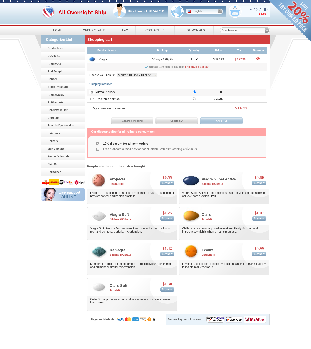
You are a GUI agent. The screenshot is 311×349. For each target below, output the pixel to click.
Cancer (52, 79)
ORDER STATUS (94, 30)
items (264, 13)
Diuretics (53, 117)
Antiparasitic (56, 94)
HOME (57, 30)
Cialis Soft (118, 286)
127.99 (260, 9)
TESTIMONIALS (194, 30)
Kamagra (117, 250)
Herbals (53, 141)
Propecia (117, 179)
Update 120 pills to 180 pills (179, 66)
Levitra (208, 250)
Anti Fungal (55, 71)
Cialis (206, 215)
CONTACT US (154, 30)
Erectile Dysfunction (61, 125)
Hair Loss (54, 133)
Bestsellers (55, 48)
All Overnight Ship (82, 12)
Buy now (167, 183)
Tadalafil (207, 219)
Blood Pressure (58, 87)
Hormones (54, 172)
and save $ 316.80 (197, 66)
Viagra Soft (119, 215)
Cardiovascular (58, 110)
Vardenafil (208, 254)
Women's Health (58, 156)
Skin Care (54, 164)
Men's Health (56, 148)
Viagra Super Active (219, 179)
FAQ (125, 30)
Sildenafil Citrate (212, 183)
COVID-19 (54, 56)
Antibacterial (56, 102)
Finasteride (117, 183)
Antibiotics (54, 63)
